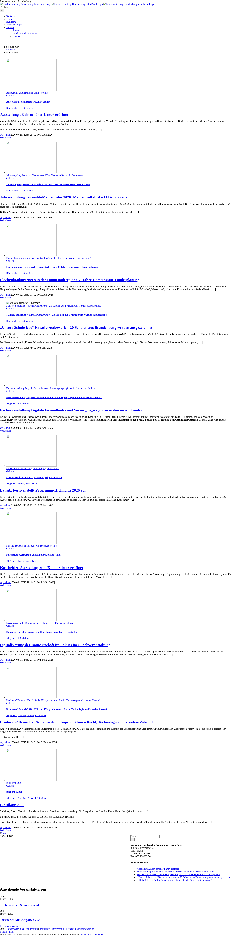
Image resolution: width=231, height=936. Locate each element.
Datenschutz (58, 929)
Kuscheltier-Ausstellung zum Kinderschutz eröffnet (31, 545)
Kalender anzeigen (9, 926)
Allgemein (11, 403)
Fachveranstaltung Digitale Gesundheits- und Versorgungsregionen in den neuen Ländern (50, 388)
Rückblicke (12, 108)
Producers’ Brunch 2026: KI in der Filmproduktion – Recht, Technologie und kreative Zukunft (53, 700)
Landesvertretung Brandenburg (22, 929)
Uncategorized (26, 108)
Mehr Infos (86, 934)
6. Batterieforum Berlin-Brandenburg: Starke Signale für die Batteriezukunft (174, 880)
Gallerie (10, 95)
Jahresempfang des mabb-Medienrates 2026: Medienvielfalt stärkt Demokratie (44, 175)
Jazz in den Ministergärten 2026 (20, 920)
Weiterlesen (5, 137)
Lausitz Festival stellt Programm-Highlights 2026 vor (32, 468)
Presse (21, 483)
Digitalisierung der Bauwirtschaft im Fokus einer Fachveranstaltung (39, 623)
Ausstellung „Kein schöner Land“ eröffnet (27, 92)
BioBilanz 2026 (14, 783)
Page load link (7, 931)
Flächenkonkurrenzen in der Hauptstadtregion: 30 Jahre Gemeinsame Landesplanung (48, 258)
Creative (22, 715)
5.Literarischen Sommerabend (19, 905)
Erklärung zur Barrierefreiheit (80, 929)
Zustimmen (98, 934)
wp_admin (5, 134)
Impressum (44, 929)
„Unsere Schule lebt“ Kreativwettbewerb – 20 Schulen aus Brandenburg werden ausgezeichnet (53, 305)
